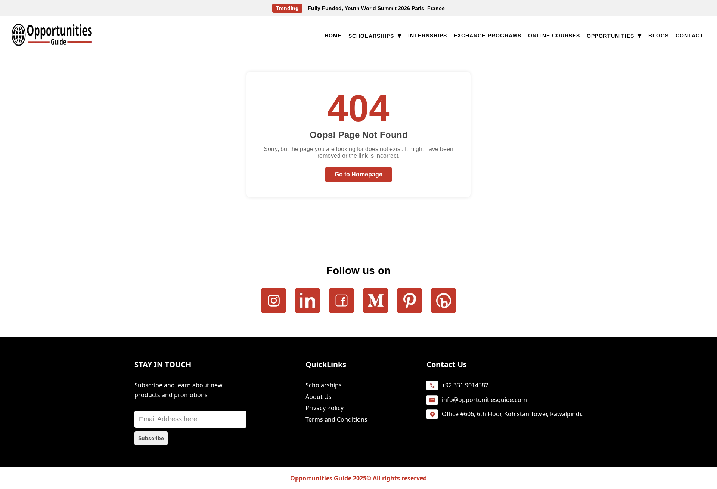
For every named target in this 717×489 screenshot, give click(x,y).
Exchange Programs (487, 36)
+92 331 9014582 (465, 385)
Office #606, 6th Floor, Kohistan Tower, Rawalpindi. (512, 414)
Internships (427, 36)
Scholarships (374, 36)
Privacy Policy (324, 408)
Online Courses (554, 36)
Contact (690, 36)
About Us (318, 397)
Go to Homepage (358, 174)
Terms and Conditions (336, 419)
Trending (287, 8)
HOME (333, 36)
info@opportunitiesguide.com (484, 400)
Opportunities (614, 36)
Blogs (658, 36)
